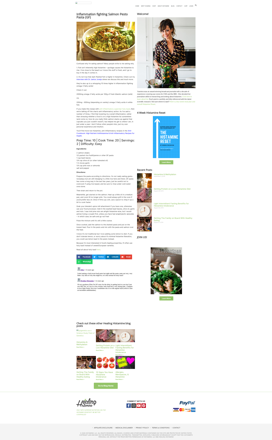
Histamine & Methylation (81, 343)
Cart (185, 6)
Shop (154, 6)
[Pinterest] (143, 405)
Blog (172, 6)
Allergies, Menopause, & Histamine (122, 374)
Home (137, 6)
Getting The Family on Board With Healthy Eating (85, 374)
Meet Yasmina (145, 6)
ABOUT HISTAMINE (163, 6)
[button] (195, 5)
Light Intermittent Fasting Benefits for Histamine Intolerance (171, 204)
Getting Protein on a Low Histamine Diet (105, 346)
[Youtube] (138, 405)
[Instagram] (133, 405)
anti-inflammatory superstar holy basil (114, 109)
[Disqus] (105, 292)
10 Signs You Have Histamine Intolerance (104, 374)
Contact (179, 6)
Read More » (80, 347)
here (98, 249)
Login (191, 6)
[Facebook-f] (128, 405)
